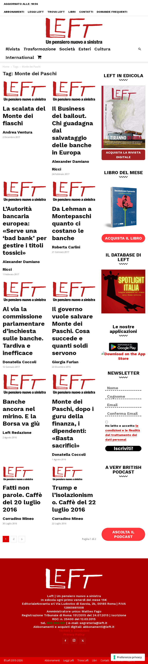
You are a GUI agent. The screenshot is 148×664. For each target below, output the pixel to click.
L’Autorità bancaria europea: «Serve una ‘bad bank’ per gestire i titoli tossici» (25, 230)
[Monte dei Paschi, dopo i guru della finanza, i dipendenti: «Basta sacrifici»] (74, 384)
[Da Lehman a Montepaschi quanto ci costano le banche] (74, 192)
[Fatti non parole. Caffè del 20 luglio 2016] (25, 473)
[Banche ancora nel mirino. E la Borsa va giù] (25, 384)
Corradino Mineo (18, 518)
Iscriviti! (123, 448)
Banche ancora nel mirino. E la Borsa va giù (21, 412)
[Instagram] (74, 640)
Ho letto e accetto (122, 432)
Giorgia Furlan (65, 362)
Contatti (86, 11)
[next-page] (21, 539)
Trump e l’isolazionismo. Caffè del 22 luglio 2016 (74, 498)
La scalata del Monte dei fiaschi (24, 116)
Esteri (84, 49)
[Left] (74, 30)
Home (6, 66)
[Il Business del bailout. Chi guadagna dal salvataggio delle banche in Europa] (74, 91)
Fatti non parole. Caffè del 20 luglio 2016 (22, 498)
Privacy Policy (73, 634)
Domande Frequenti (112, 11)
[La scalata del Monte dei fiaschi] (25, 91)
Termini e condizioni (74, 630)
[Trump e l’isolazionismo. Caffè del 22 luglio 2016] (74, 473)
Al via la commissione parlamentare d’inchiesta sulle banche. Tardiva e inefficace (24, 331)
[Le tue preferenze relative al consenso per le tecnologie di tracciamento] (128, 657)
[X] (83, 641)
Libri (72, 11)
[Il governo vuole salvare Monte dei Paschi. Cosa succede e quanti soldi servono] (74, 292)
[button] (139, 49)
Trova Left (56, 11)
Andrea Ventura (17, 132)
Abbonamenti (14, 11)
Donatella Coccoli (19, 362)
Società (67, 49)
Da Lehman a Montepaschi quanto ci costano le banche (72, 223)
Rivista (13, 49)
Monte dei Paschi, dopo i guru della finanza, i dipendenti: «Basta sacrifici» (73, 423)
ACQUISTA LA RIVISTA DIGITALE (123, 155)
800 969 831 (56, 623)
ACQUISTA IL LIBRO (123, 238)
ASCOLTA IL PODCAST (123, 534)
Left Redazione (17, 432)
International (20, 57)
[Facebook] (65, 641)
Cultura (102, 49)
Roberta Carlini (66, 247)
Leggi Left (36, 11)
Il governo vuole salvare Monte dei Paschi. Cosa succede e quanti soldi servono (72, 331)
